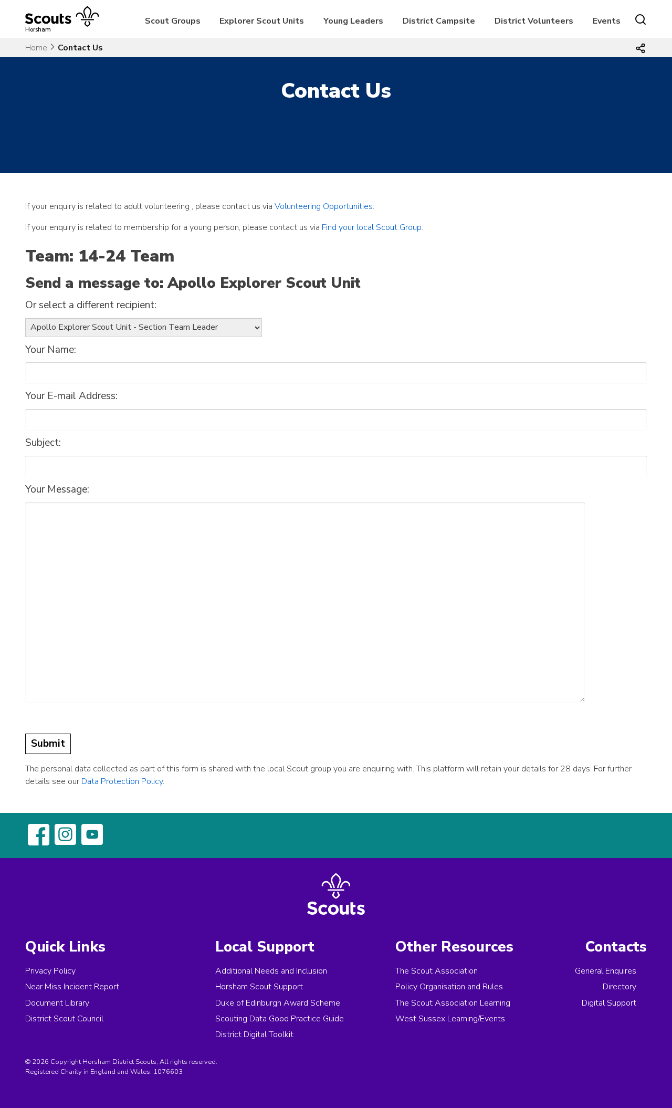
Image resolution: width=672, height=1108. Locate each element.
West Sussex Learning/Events (450, 1019)
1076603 (168, 1071)
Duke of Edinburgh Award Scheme (277, 1003)
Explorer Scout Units (261, 21)
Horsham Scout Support (259, 986)
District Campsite (439, 21)
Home (36, 48)
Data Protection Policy (122, 781)
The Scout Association (436, 971)
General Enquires (605, 971)
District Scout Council (64, 1019)
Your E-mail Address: (71, 396)
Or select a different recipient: (90, 305)
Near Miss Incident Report (72, 986)
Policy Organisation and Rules (449, 986)
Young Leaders (353, 21)
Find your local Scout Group (372, 227)
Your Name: (50, 350)
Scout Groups (173, 21)
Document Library (57, 1003)
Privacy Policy (50, 971)
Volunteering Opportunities (324, 206)
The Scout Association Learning (452, 1003)
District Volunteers (534, 21)
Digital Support (609, 1003)
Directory (619, 986)
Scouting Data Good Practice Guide (279, 1019)
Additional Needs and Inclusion (271, 971)
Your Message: (57, 489)
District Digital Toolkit (254, 1034)
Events (607, 21)
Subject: (43, 443)
